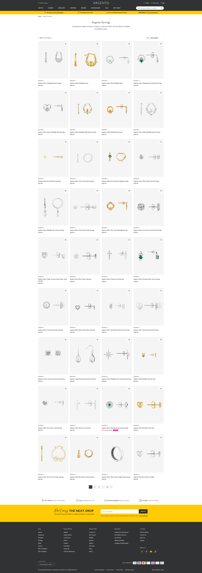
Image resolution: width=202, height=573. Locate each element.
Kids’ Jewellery (42, 551)
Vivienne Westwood (69, 551)
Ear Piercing (117, 537)
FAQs (90, 549)
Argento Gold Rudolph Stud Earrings (144, 379)
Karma (65, 540)
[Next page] (111, 487)
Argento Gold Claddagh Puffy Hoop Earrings (83, 132)
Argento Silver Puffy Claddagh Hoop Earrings (147, 132)
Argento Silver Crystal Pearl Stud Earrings (146, 330)
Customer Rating (150, 500)
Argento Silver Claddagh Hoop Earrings (49, 83)
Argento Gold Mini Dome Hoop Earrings (82, 477)
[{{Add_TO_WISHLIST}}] (65, 44)
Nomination (67, 546)
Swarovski (66, 549)
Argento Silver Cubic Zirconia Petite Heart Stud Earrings (52, 280)
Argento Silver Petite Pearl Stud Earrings (82, 230)
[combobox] (150, 8)
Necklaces (41, 535)
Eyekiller (158, 569)
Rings (39, 543)
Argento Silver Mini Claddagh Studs (112, 83)
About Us (142, 537)
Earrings (40, 540)
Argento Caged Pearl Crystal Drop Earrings (83, 379)
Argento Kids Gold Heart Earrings (144, 428)
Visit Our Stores (44, 3)
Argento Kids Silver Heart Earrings (144, 477)
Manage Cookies (129, 569)
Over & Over (67, 537)
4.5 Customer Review (152, 12)
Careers (142, 540)
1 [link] (90, 487)
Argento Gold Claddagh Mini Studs (112, 132)
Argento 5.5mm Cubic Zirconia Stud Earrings (51, 379)
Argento (66, 532)
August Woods (68, 535)
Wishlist (91, 537)
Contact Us (92, 532)
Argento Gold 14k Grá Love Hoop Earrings (51, 477)
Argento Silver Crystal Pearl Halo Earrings (50, 330)
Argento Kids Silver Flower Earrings (80, 279)
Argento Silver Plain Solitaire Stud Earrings (146, 181)
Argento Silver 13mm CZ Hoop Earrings (82, 181)
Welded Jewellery (119, 540)
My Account (92, 535)
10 (107, 487)
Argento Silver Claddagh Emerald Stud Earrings (148, 83)
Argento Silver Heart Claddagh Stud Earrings (51, 132)
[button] (51, 8)
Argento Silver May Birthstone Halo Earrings (115, 428)
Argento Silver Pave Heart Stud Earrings (50, 428)
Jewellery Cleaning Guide (121, 543)
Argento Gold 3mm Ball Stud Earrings (49, 181)
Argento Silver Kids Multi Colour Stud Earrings (115, 330)
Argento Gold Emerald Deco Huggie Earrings (115, 181)
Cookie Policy (119, 569)
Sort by (148, 38)
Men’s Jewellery (42, 549)
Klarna (90, 551)
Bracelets (40, 537)
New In (40, 532)
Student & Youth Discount (121, 532)
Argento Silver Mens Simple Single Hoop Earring (116, 477)
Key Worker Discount (120, 535)
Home (39, 16)
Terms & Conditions (99, 569)
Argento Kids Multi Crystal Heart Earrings (82, 330)
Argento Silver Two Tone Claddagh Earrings (115, 230)
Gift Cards (92, 546)
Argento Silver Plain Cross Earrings (80, 428)
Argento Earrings (47, 16)
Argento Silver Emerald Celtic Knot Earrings (147, 279)
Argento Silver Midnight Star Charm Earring (51, 230)
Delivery (91, 540)
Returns (91, 543)
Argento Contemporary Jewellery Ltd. (57, 569)
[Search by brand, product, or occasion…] (161, 8)
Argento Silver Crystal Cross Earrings (113, 279)
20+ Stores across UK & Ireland (55, 12)
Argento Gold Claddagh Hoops (79, 83)
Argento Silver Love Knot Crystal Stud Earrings (148, 230)
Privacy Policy (144, 515)
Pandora (66, 543)
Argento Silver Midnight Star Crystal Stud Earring (116, 379)
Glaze (162, 569)
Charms (40, 546)
